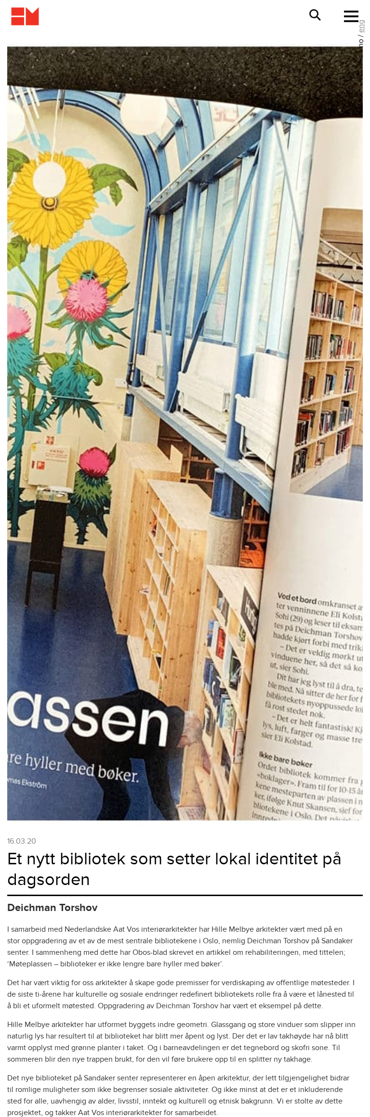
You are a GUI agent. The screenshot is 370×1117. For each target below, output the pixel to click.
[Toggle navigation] (348, 16)
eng (361, 26)
